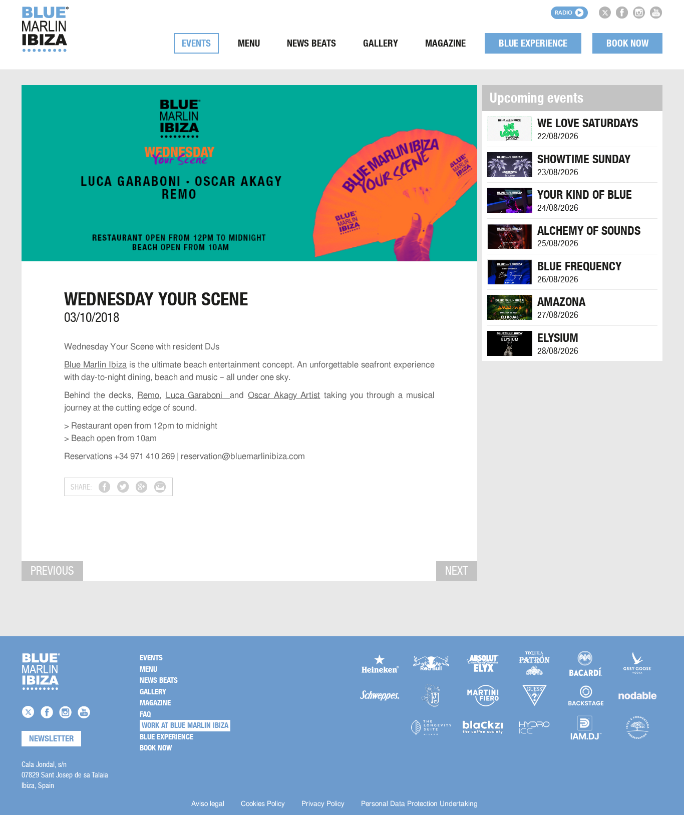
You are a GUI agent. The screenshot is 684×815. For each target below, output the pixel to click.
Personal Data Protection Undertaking (419, 803)
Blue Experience (533, 43)
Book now (627, 43)
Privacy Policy (323, 803)
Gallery (380, 43)
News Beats (311, 43)
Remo (148, 395)
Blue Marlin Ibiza (95, 364)
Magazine (445, 43)
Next (456, 570)
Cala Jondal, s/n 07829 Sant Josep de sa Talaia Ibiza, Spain (65, 774)
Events (196, 43)
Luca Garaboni (198, 395)
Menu (249, 43)
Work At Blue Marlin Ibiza (185, 725)
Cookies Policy (263, 803)
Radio (563, 12)
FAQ (145, 714)
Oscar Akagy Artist (284, 395)
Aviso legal (207, 803)
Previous (52, 570)
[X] (604, 12)
